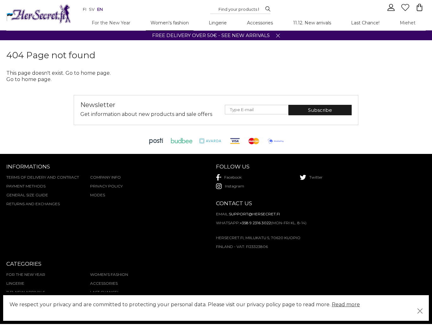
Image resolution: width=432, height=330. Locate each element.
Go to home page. (29, 79)
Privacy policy (106, 186)
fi (84, 9)
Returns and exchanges (33, 203)
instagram (234, 186)
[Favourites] (405, 10)
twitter (316, 177)
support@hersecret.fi (254, 214)
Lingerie (218, 23)
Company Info (105, 177)
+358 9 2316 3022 (255, 222)
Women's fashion (170, 23)
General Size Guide (27, 195)
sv (92, 9)
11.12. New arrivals (312, 23)
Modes (97, 195)
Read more (346, 304)
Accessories (260, 23)
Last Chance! (365, 23)
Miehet (408, 23)
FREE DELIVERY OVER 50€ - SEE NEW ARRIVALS (211, 35)
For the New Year (111, 23)
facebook (233, 177)
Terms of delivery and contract (42, 177)
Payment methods (26, 186)
